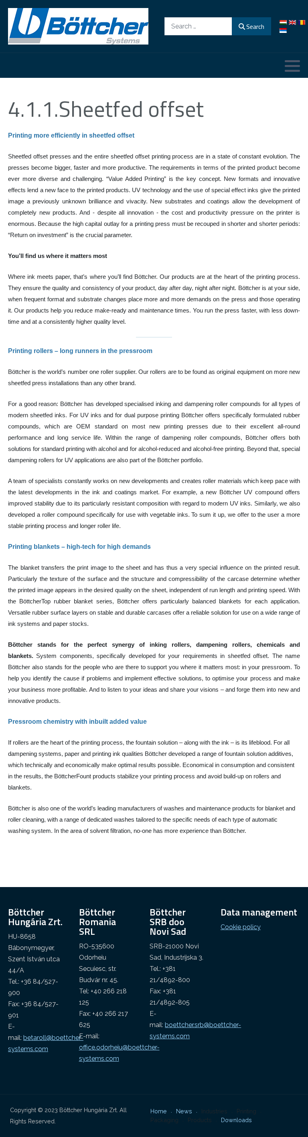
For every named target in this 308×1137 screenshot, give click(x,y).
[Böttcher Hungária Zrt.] (78, 26)
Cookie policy (241, 927)
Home (158, 1111)
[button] (292, 66)
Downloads (236, 1120)
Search (255, 26)
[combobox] (198, 26)
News (184, 1111)
